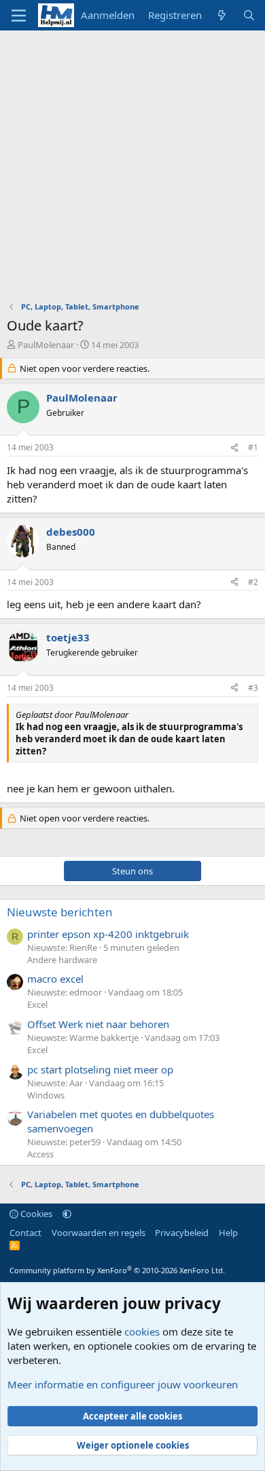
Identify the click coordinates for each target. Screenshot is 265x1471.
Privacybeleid (182, 1233)
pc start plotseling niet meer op (100, 1069)
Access (40, 1154)
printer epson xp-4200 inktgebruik (108, 934)
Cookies (35, 1214)
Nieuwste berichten (60, 912)
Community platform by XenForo (117, 1270)
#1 (253, 447)
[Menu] (19, 15)
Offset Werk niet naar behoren (98, 1024)
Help (228, 1233)
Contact (25, 1233)
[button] (67, 1213)
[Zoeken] (249, 15)
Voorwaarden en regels (98, 1233)
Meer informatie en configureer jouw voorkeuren (122, 1384)
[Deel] (234, 448)
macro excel (55, 978)
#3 (253, 688)
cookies (142, 1331)
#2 (253, 582)
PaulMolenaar (46, 345)
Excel (37, 1004)
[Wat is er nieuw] (222, 15)
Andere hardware (62, 960)
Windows (46, 1095)
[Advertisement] (132, 169)
